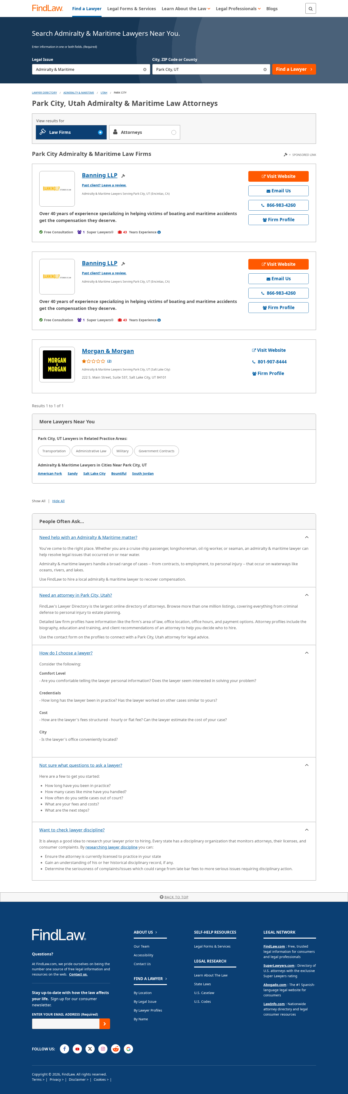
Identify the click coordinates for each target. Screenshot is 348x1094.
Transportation (54, 451)
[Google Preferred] (128, 1048)
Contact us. (78, 974)
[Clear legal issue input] (145, 69)
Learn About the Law (211, 975)
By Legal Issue (145, 1001)
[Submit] (104, 1023)
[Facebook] (64, 1048)
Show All (38, 501)
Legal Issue (42, 59)
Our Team (141, 946)
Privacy (56, 1079)
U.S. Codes (202, 1001)
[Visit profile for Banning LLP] (57, 188)
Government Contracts (156, 451)
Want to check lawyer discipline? (72, 830)
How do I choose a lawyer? (66, 653)
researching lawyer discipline (111, 847)
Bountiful (118, 473)
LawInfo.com (274, 1004)
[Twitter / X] (90, 1048)
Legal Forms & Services (212, 946)
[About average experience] (159, 232)
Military (122, 451)
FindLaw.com (274, 946)
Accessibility (143, 955)
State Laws (202, 984)
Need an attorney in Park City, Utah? (75, 595)
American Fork (50, 473)
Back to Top (176, 897)
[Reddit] (115, 1048)
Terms (37, 1079)
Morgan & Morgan (108, 351)
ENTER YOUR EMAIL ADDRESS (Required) (65, 1014)
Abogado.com (274, 984)
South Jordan (143, 473)
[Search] (310, 8)
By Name (141, 1019)
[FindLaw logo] (49, 8)
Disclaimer (78, 1079)
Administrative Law (91, 451)
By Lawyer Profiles (148, 1010)
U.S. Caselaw (204, 992)
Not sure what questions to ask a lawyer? (80, 765)
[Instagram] (102, 1048)
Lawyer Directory (44, 92)
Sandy (73, 473)
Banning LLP (99, 175)
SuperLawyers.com (278, 965)
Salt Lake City (94, 473)
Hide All (58, 501)
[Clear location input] (265, 69)
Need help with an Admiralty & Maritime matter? (88, 537)
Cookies (100, 1079)
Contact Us (142, 964)
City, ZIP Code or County (174, 59)
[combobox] (91, 69)
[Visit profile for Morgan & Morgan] (57, 364)
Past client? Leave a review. (104, 185)
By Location (143, 992)
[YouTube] (77, 1048)
